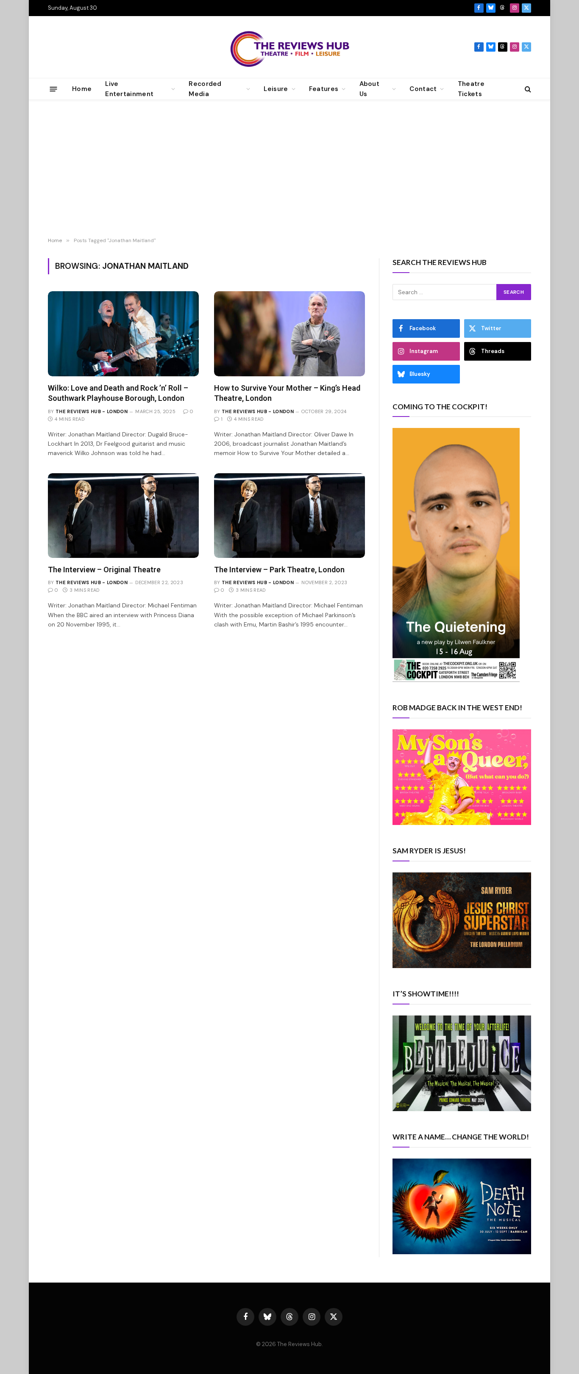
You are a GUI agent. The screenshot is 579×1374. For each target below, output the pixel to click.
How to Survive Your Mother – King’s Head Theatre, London (287, 393)
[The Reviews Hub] (289, 47)
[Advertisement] (289, 169)
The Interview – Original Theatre (104, 569)
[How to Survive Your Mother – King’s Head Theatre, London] (289, 333)
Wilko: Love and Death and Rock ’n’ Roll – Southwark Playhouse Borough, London (118, 393)
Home (82, 89)
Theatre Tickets (471, 89)
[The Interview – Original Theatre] (123, 515)
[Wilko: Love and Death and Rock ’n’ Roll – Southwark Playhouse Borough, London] (123, 333)
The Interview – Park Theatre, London (279, 569)
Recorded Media (205, 89)
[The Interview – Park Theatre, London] (289, 515)
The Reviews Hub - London (92, 411)
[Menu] (53, 89)
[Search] (527, 89)
